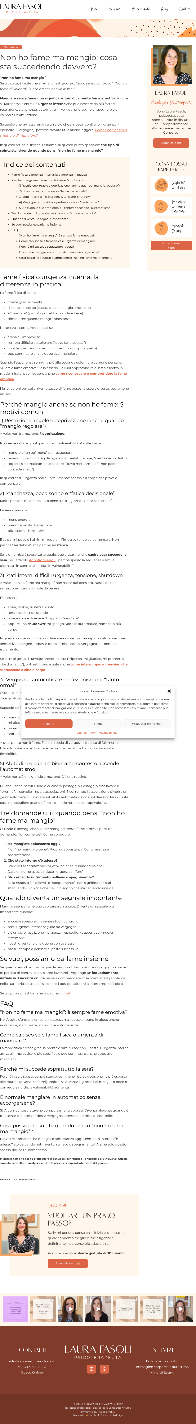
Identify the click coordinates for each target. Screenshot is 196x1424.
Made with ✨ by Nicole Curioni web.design (98, 1415)
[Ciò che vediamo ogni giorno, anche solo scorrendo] (180, 1309)
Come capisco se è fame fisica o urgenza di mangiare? (57, 241)
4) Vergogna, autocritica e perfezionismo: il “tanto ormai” (59, 202)
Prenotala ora (65, 1263)
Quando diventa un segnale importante (39, 219)
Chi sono (114, 9)
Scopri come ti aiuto (171, 245)
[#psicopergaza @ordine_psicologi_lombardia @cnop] (98, 1309)
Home (93, 9)
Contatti (184, 9)
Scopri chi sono (171, 143)
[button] (169, 691)
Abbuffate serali (42, 560)
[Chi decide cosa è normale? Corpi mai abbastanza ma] (125, 1309)
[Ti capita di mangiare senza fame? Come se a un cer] (43, 1309)
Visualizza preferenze (147, 723)
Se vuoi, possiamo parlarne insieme (36, 224)
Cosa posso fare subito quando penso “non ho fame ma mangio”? (66, 258)
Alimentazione (11, 47)
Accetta (48, 723)
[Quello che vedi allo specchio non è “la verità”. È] (153, 1309)
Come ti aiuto (141, 9)
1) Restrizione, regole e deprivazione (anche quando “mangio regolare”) (69, 185)
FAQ (14, 230)
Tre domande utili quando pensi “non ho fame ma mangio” (53, 213)
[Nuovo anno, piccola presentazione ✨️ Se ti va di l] (70, 1309)
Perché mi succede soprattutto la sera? (46, 246)
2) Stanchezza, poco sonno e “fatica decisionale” (53, 191)
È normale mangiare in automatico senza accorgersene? (59, 252)
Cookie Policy (86, 733)
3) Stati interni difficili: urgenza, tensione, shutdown (55, 196)
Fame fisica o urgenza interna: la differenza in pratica (49, 174)
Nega (98, 723)
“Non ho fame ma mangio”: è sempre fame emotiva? (56, 235)
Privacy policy (107, 733)
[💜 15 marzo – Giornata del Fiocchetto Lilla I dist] (15, 1309)
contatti (66, 993)
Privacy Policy (89, 1411)
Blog (164, 9)
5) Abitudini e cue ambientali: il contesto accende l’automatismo (64, 208)
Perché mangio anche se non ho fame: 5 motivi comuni (50, 180)
